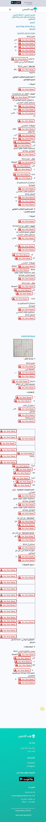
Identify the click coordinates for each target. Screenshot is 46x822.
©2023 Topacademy (23, 810)
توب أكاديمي (28, 9)
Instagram (31, 766)
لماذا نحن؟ (31, 751)
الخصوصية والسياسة (23, 815)
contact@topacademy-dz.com (23, 796)
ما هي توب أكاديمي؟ (28, 748)
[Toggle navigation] (10, 9)
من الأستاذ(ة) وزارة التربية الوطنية (25, 28)
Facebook (31, 763)
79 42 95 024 (30, 793)
